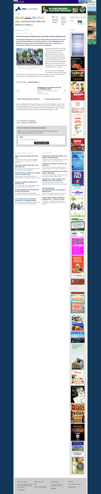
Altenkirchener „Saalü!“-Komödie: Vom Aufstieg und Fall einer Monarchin (53, 180)
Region (17, 17)
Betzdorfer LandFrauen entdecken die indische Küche (26, 182)
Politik (22, 17)
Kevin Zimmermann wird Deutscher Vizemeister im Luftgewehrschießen (25, 199)
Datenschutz (64, 21)
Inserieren (63, 17)
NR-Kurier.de (55, 21)
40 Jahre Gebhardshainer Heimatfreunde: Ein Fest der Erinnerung (27, 190)
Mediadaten (63, 18)
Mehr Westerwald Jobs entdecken (29, 99)
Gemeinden (38, 21)
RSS (35, 484)
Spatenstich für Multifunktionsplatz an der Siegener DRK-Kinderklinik (54, 156)
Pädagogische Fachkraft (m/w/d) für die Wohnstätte (49, 88)
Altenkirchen (25, 30)
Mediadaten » (54, 488)
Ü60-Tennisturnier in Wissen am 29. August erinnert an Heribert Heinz (27, 173)
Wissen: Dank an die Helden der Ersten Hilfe (26, 156)
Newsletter (54, 22)
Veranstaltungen (26, 21)
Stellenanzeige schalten (53, 99)
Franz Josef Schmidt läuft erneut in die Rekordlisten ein (26, 166)
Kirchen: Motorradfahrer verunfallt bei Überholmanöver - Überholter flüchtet (53, 198)
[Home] (16, 13)
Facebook (56, 17)
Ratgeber (33, 21)
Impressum (63, 22)
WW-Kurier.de (55, 19)
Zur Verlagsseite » (21, 490)
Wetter (43, 21)
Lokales (17, 21)
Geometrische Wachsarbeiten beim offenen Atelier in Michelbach (54, 172)
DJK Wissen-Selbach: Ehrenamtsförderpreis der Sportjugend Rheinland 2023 (53, 189)
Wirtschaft (28, 17)
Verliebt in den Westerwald (40, 487)
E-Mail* (21, 137)
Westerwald (19, 24)
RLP (43, 17)
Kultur (39, 17)
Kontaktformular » (72, 487)
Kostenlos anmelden (41, 143)
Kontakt (63, 24)
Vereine (34, 17)
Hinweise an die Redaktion (29, 123)
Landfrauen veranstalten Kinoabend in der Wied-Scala (54, 164)
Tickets (72, 20)
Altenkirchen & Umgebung (28, 121)
